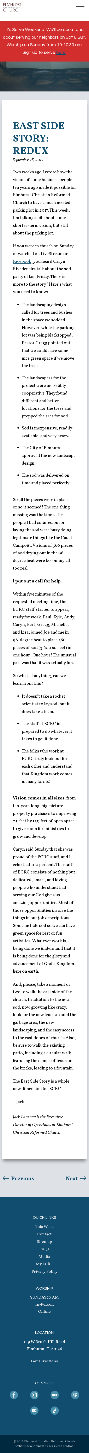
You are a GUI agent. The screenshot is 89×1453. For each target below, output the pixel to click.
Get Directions (44, 1361)
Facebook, (22, 261)
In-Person (44, 1304)
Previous (22, 1178)
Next (72, 1178)
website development (30, 1446)
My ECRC (44, 1264)
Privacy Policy (44, 1272)
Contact (44, 1234)
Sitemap (44, 1242)
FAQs (44, 1249)
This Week (44, 1227)
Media (44, 1257)
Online (44, 1312)
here (61, 52)
